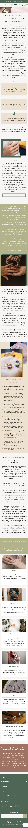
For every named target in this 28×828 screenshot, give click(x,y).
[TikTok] (11, 822)
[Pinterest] (20, 822)
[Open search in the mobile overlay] (22, 5)
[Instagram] (8, 822)
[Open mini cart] (25, 5)
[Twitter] (17, 822)
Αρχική (2, 15)
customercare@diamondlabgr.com (11, 495)
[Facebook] (14, 822)
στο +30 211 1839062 (16, 763)
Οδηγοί (6, 15)
